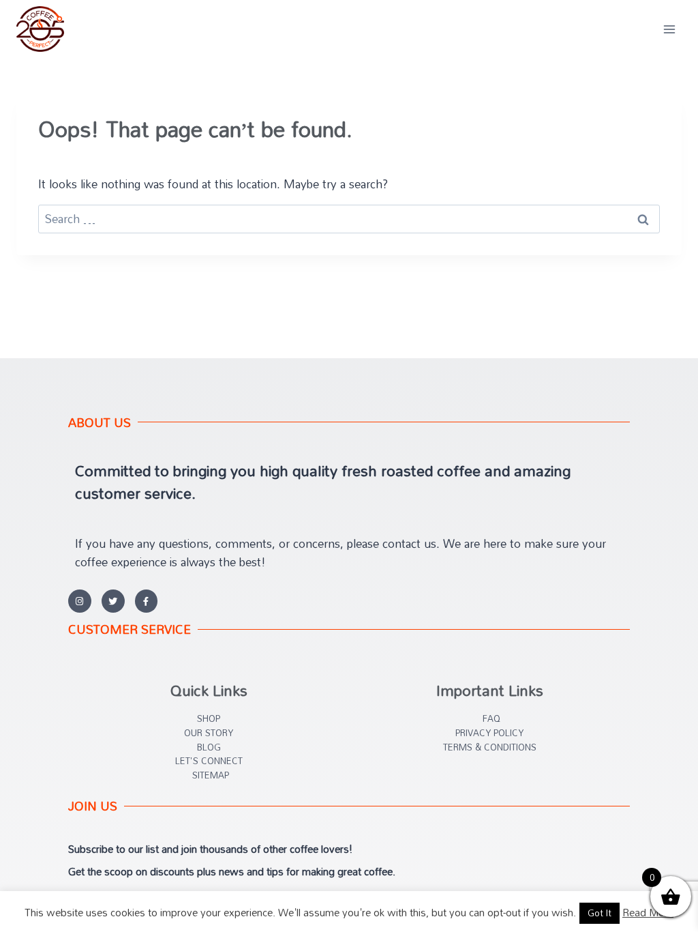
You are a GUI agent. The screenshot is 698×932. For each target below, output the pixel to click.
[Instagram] (79, 601)
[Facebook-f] (146, 601)
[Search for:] (349, 218)
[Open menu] (669, 29)
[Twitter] (113, 601)
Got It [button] (599, 913)
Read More (647, 912)
